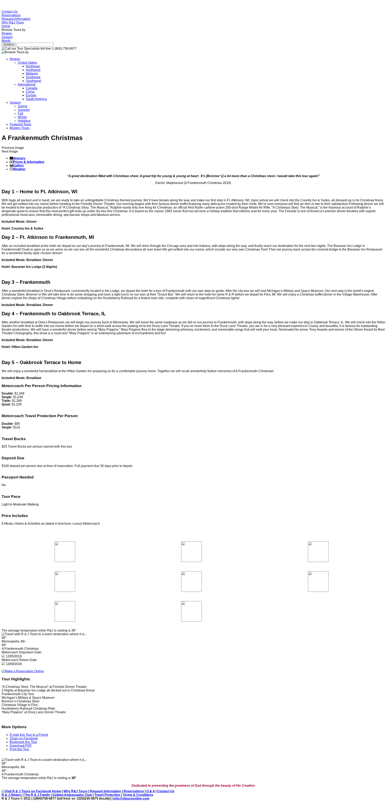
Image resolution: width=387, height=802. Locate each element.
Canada (31, 88)
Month (6, 40)
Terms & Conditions (138, 795)
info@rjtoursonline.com (131, 798)
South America (36, 99)
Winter (22, 117)
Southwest (33, 80)
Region (7, 33)
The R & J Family (37, 795)
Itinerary (19, 158)
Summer (24, 110)
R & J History (12, 795)
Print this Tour (19, 749)
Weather (19, 169)
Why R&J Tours (13, 22)
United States (27, 62)
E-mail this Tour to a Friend (29, 734)
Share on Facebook (24, 738)
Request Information (16, 19)
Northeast (33, 66)
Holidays (24, 120)
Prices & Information (28, 162)
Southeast (33, 77)
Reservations (11, 15)
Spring (22, 106)
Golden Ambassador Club (72, 795)
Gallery (18, 165)
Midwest (32, 73)
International (26, 84)
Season (7, 37)
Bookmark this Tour (23, 742)
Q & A (150, 791)
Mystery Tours (19, 128)
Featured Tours (20, 124)
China (30, 91)
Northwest (33, 70)
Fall (20, 113)
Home (6, 26)
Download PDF (21, 745)
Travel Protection (107, 795)
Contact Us (10, 11)
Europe (31, 95)
